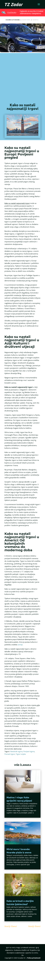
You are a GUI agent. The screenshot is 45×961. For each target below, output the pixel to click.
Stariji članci (10, 926)
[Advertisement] (22, 77)
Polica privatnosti (33, 958)
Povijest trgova (29, 751)
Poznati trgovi (9, 754)
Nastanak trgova (16, 751)
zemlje (20, 645)
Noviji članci (34, 926)
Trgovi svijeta (21, 754)
